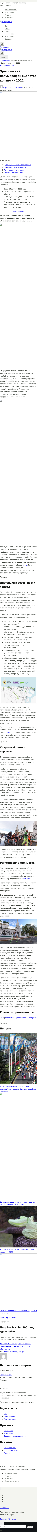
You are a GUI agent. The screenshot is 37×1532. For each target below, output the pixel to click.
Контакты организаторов (14, 173)
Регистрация (18, 211)
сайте (25, 565)
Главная (3, 60)
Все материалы (11, 10)
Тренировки (9, 34)
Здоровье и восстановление (15, 1436)
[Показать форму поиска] (2, 44)
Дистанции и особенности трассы (17, 165)
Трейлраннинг (9, 1416)
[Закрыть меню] (0, 1488)
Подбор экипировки (11, 1450)
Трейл (7, 29)
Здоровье (8, 39)
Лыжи (7, 31)
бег (5, 1352)
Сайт (2, 1018)
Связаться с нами (12, 1481)
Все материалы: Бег (8, 1318)
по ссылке (26, 879)
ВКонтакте (9, 18)
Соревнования (8, 66)
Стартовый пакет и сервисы (15, 167)
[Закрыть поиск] (2, 1523)
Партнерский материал (12, 88)
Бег (6, 26)
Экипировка (9, 12)
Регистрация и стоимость (14, 170)
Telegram (8, 15)
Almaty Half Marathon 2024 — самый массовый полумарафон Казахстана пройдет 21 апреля (18, 1089)
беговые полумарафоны (16, 1352)
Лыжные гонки (10, 1419)
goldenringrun (10, 732)
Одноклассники (21, 1018)
